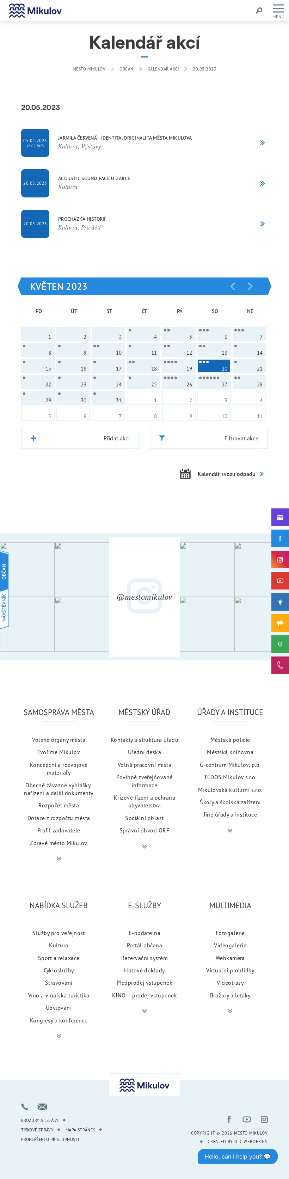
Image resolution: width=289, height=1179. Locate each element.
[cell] (143, 334)
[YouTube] (280, 581)
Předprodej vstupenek (145, 982)
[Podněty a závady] (280, 644)
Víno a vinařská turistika (59, 995)
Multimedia (230, 905)
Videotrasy (230, 982)
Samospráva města (59, 712)
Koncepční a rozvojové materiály (59, 768)
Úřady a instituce (230, 712)
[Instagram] (280, 559)
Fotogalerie (230, 932)
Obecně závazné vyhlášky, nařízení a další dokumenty (58, 789)
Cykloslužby (59, 970)
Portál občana (144, 945)
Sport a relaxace (59, 957)
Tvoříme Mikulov (58, 752)
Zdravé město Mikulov (58, 843)
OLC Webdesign (251, 1141)
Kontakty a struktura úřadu (144, 739)
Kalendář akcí (163, 69)
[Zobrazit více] (59, 859)
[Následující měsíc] (250, 286)
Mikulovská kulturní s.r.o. (230, 789)
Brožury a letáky (230, 995)
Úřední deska (144, 752)
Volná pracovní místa (145, 764)
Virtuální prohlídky (230, 970)
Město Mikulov (89, 69)
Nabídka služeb (59, 905)
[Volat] (24, 1107)
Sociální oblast (144, 817)
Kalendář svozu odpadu (227, 473)
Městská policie (230, 739)
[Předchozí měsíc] (232, 286)
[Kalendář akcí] (280, 517)
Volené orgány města (58, 739)
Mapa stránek (80, 1129)
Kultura (58, 945)
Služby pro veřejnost (58, 932)
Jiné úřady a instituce (230, 814)
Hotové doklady (144, 970)
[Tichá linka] (280, 665)
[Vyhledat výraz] (259, 10)
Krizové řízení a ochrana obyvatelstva (145, 801)
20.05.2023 (204, 69)
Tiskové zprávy (37, 1129)
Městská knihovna (230, 752)
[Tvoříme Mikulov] (280, 602)
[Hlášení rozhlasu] (280, 623)
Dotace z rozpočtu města (58, 817)
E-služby (144, 905)
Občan (126, 69)
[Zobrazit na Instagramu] (27, 569)
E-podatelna (144, 932)
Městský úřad (144, 712)
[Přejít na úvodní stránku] (35, 10)
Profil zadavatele (58, 830)
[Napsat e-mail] (42, 1107)
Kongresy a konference (59, 1020)
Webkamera (230, 957)
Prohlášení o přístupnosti (50, 1139)
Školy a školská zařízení (230, 802)
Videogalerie (230, 945)
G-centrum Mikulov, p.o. (230, 764)
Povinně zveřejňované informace (144, 781)
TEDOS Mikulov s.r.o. (230, 777)
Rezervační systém (144, 957)
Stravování (59, 982)
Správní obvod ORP (144, 830)
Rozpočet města (58, 805)
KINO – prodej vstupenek (144, 995)
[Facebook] (280, 538)
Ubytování (59, 1007)
